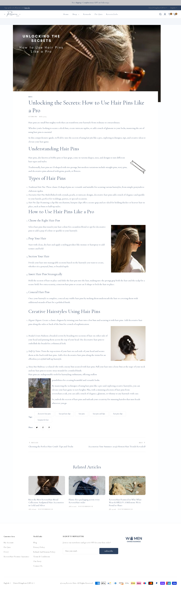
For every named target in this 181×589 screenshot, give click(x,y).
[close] (178, 18)
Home (15, 22)
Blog (35, 542)
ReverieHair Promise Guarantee (16, 556)
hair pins (89, 137)
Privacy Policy (39, 547)
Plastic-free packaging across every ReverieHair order (84, 501)
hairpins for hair (43, 420)
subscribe (109, 551)
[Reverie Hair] (12, 14)
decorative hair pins (44, 414)
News (21, 22)
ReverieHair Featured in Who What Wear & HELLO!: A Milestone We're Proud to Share (125, 502)
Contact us (37, 566)
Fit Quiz (7, 547)
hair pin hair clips (65, 414)
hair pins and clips (99, 414)
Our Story (37, 561)
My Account (8, 542)
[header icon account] (165, 14)
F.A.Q (6, 552)
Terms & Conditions (41, 556)
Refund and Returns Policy (44, 552)
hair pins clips (118, 414)
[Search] (160, 14)
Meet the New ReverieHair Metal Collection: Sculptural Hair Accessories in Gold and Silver (46, 502)
